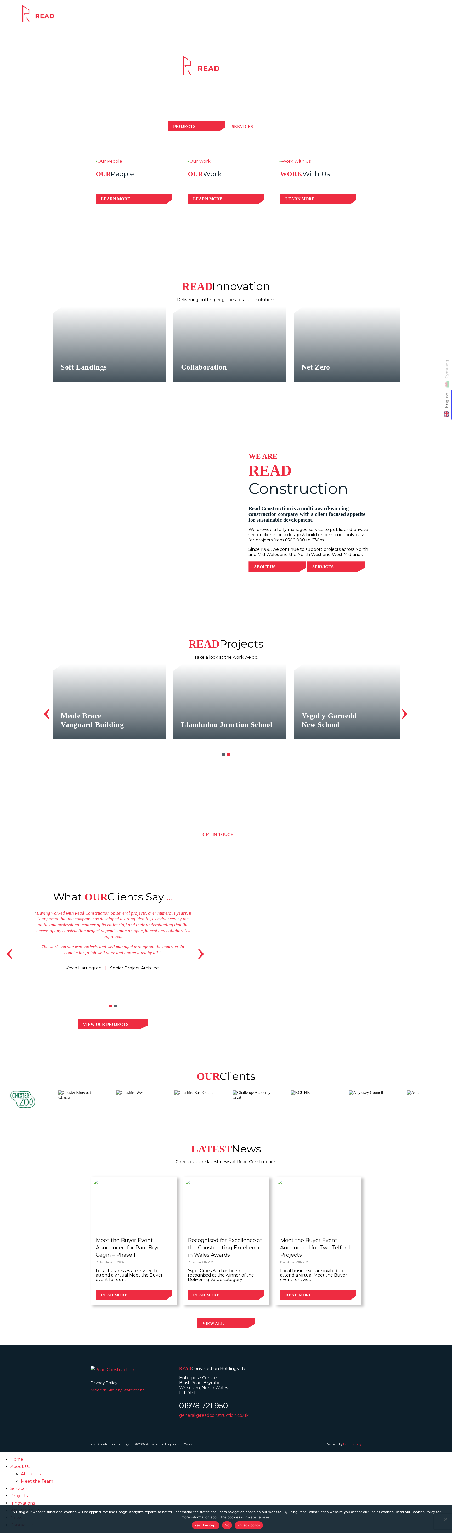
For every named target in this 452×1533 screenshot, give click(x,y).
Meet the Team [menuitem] (37, 1481)
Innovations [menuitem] (22, 1503)
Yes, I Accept (205, 1525)
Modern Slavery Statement (117, 1390)
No (227, 1525)
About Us (264, 567)
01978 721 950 (203, 1405)
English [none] (446, 400)
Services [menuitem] (18, 1488)
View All (213, 1323)
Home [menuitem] (16, 1459)
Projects (334, 17)
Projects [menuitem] (19, 1495)
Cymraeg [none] (446, 369)
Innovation (375, 17)
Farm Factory (352, 1444)
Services (297, 17)
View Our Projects (105, 1024)
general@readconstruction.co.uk (214, 1415)
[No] (445, 1519)
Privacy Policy (104, 1382)
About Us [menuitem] (20, 1466)
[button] (223, 754)
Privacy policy (248, 1525)
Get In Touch (218, 834)
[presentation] (47, 711)
